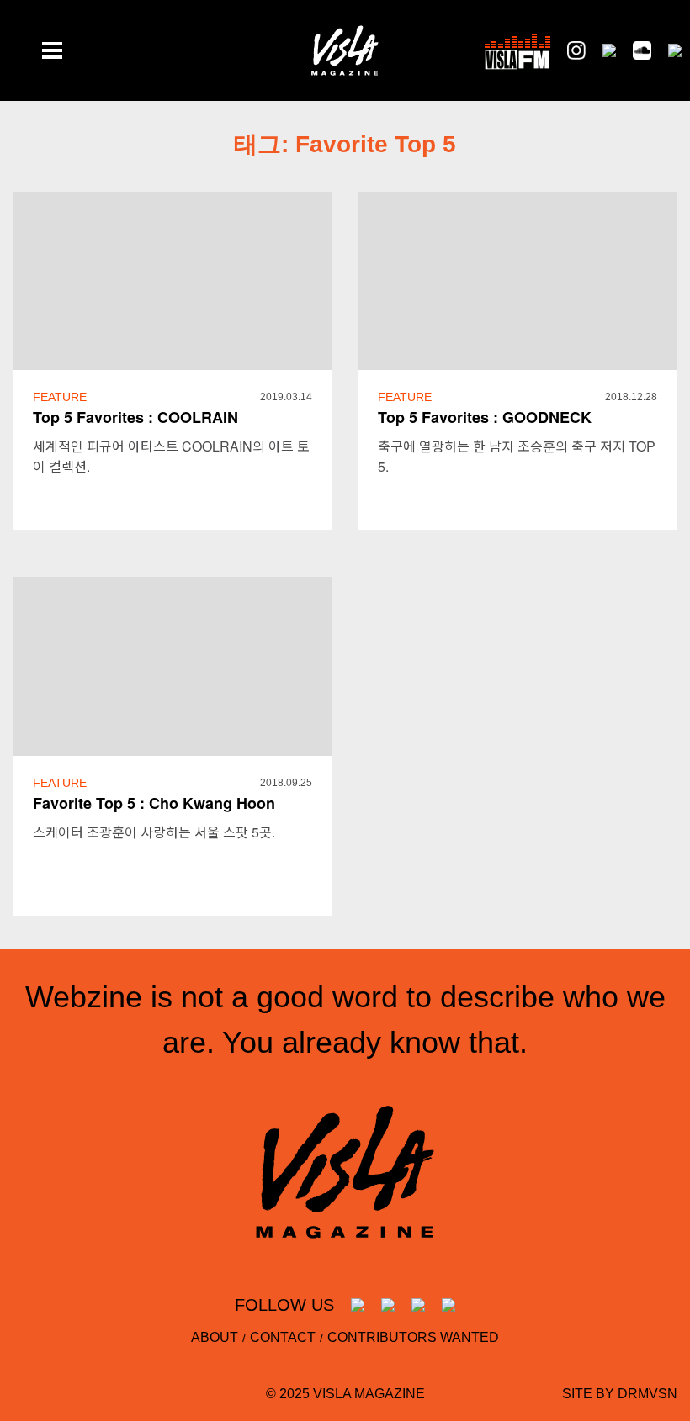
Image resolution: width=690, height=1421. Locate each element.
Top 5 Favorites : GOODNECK (485, 417)
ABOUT (214, 1337)
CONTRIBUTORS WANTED (413, 1337)
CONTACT (283, 1337)
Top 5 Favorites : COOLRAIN (135, 417)
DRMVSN (647, 1394)
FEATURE (60, 397)
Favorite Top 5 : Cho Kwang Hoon (154, 803)
